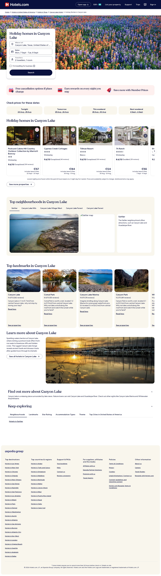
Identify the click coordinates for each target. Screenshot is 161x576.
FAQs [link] (59, 468)
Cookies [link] (112, 472)
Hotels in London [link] (11, 540)
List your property (113, 4)
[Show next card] (154, 151)
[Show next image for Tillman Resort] (109, 136)
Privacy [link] (111, 468)
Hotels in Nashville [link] (11, 488)
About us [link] (138, 464)
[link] (37, 130)
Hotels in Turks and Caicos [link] (40, 468)
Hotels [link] (7, 12)
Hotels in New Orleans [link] (13, 480)
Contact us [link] (61, 472)
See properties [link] (14, 325)
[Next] (75, 233)
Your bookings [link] (62, 464)
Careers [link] (138, 468)
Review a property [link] (64, 476)
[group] (134, 222)
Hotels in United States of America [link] (23, 12)
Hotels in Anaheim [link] (11, 552)
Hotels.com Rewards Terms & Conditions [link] (120, 487)
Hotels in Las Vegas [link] (12, 464)
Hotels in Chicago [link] (11, 472)
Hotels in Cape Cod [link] (38, 508)
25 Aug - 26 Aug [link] (62, 112)
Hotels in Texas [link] (42, 12)
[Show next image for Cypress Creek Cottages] (73, 136)
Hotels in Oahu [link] (36, 504)
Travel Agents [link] (88, 478)
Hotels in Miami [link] (10, 500)
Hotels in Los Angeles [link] (13, 496)
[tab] (14, 208)
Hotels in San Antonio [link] (13, 524)
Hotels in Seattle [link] (11, 548)
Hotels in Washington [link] (13, 512)
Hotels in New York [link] (12, 468)
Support (128, 4)
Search (31, 72)
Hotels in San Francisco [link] (13, 492)
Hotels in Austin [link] (11, 516)
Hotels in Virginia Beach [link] (13, 544)
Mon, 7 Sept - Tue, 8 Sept (26, 52)
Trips (138, 4)
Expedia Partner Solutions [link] (92, 470)
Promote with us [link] (89, 474)
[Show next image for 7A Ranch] (145, 136)
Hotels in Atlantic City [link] (13, 532)
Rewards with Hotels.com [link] (144, 476)
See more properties (19, 184)
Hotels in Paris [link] (10, 504)
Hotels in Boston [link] (11, 528)
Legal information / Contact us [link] (120, 476)
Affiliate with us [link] (89, 466)
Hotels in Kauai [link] (36, 500)
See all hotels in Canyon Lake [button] (22, 356)
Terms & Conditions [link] (116, 464)
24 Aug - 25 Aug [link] (24, 112)
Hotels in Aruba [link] (36, 464)
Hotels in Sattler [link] (16, 421)
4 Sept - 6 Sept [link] (136, 112)
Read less (12, 309)
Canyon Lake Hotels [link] (56, 12)
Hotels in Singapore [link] (38, 472)
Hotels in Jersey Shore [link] (39, 488)
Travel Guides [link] (140, 472)
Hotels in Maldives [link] (38, 476)
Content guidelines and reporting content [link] (118, 481)
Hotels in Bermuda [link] (38, 480)
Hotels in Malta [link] (36, 484)
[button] (80, 391)
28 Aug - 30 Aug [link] (99, 112)
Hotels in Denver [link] (11, 508)
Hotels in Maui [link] (36, 492)
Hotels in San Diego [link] (12, 484)
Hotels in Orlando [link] (11, 476)
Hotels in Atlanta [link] (11, 520)
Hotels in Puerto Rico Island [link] (41, 496)
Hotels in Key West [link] (12, 536)
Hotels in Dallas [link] (10, 556)
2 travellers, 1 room (23, 60)
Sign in (153, 4)
